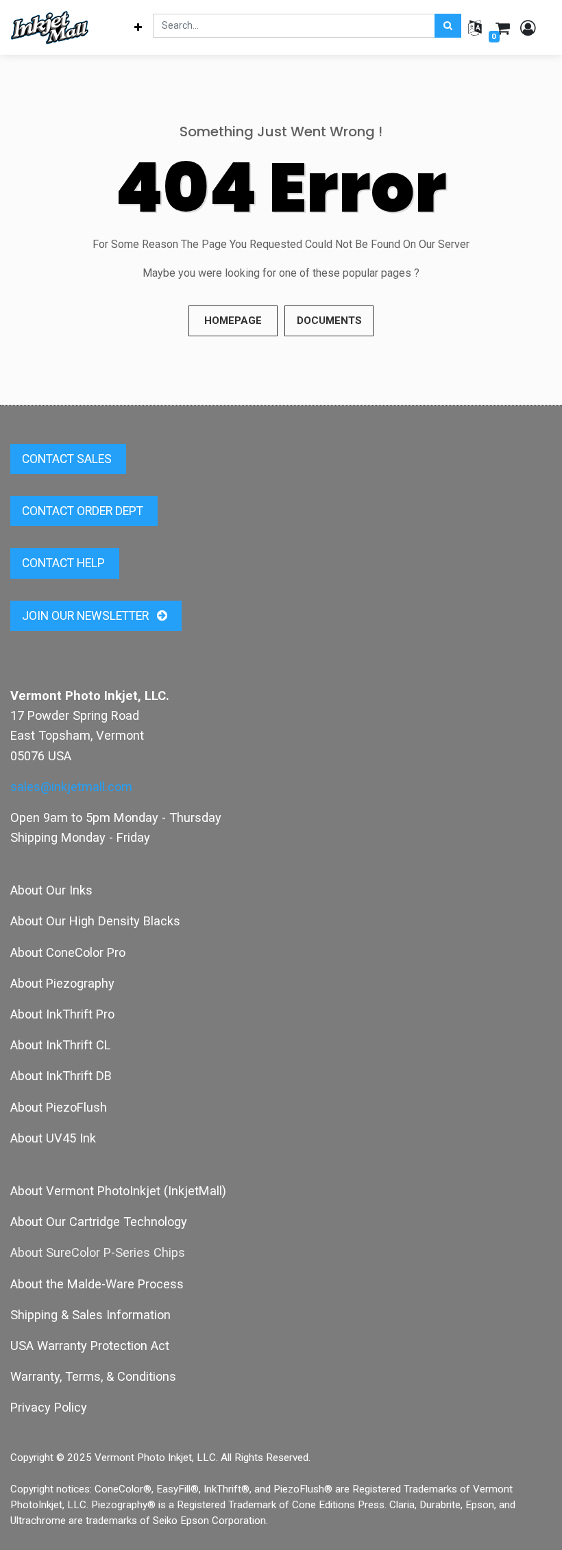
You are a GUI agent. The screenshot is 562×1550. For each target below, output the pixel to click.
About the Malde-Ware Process (97, 1284)
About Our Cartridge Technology (98, 1221)
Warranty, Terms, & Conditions (93, 1376)
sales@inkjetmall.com (71, 786)
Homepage (233, 320)
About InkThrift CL (60, 1045)
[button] (138, 27)
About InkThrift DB (61, 1075)
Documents (329, 320)
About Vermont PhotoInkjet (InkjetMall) (118, 1191)
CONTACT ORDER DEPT (84, 511)
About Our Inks (51, 890)
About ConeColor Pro (67, 952)
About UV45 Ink (53, 1138)
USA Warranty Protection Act (89, 1345)
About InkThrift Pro (62, 1014)
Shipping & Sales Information (90, 1315)
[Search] (448, 26)
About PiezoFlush (58, 1107)
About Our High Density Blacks (95, 921)
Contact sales (68, 459)
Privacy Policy (48, 1407)
